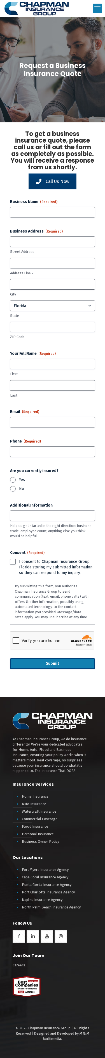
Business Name (33, 201)
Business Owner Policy (40, 841)
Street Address (22, 252)
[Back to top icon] (93, 1049)
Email (24, 411)
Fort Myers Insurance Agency (45, 870)
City (13, 294)
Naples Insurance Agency (42, 900)
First (14, 374)
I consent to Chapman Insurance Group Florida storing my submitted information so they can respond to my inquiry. (55, 567)
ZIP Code (17, 337)
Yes (22, 479)
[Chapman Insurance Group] (36, 8)
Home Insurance (35, 796)
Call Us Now (57, 181)
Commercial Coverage (39, 819)
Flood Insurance (35, 826)
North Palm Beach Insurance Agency (51, 907)
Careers (19, 965)
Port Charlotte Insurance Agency (48, 892)
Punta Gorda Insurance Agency (46, 885)
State (14, 316)
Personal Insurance (38, 834)
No (21, 488)
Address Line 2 (22, 273)
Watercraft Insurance (39, 811)
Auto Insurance (34, 804)
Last (13, 395)
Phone (25, 441)
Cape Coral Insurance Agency (45, 877)
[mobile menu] (97, 8)
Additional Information (31, 505)
